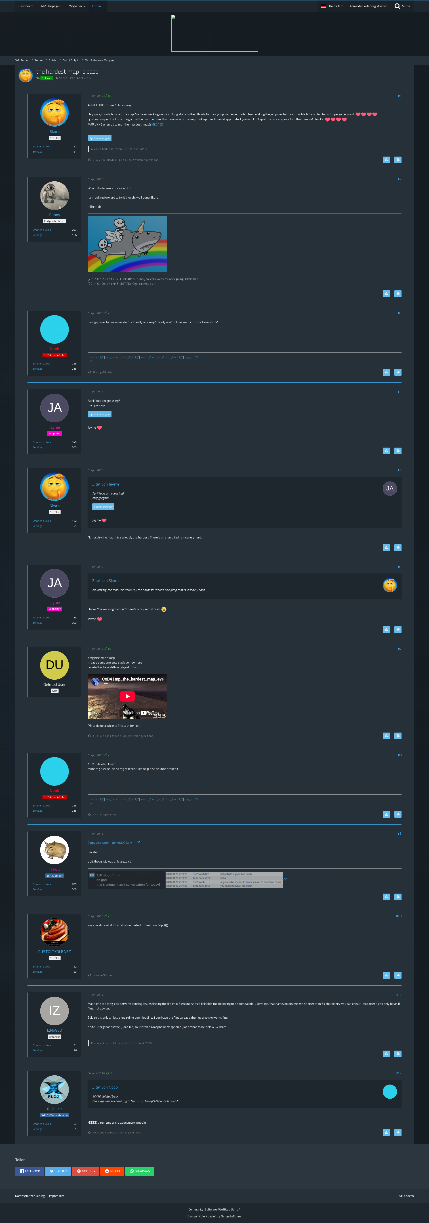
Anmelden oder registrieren (368, 6)
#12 (399, 1073)
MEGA (155, 124)
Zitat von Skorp (105, 581)
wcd (144, 357)
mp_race (111, 357)
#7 (400, 648)
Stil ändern (406, 1195)
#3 (400, 312)
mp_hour (172, 357)
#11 (399, 994)
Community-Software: (214, 1209)
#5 (400, 470)
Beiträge (37, 151)
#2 (400, 179)
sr (133, 357)
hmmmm (93, 357)
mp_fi (156, 357)
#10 (399, 915)
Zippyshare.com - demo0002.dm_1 (112, 842)
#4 (400, 391)
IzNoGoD (129, 1043)
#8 (400, 754)
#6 (400, 566)
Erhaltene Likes (41, 146)
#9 (400, 833)
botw (122, 357)
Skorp (63, 77)
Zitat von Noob (105, 1087)
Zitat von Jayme (105, 484)
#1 (400, 95)
